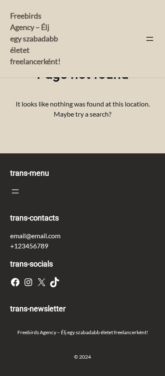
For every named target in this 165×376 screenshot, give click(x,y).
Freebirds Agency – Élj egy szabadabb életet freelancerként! (35, 38)
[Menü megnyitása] (150, 39)
